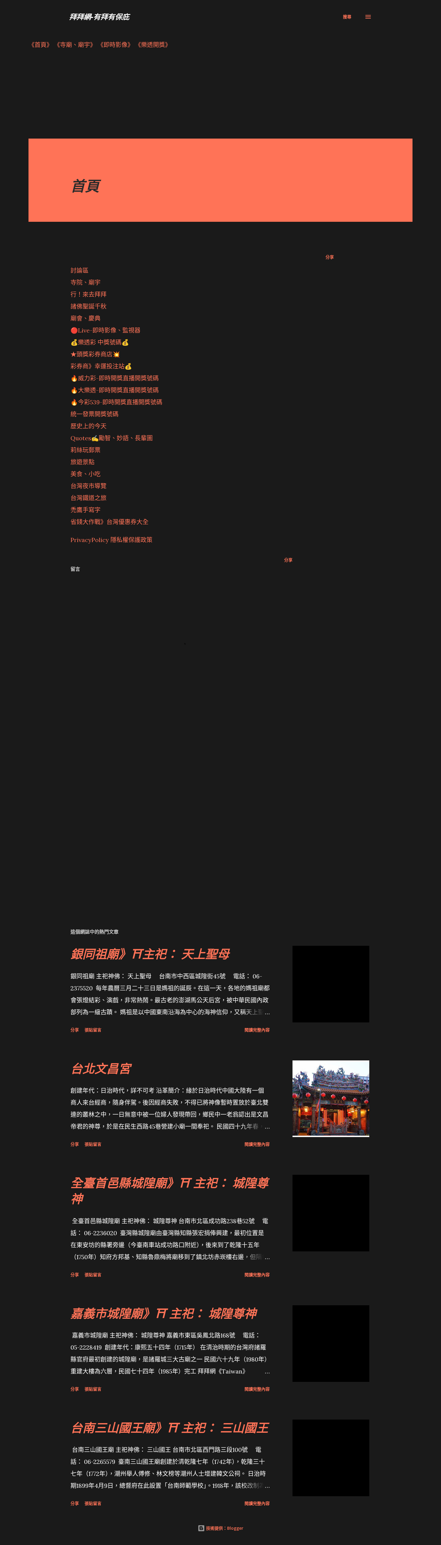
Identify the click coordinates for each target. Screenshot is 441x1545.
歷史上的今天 (88, 426)
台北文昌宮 (100, 1068)
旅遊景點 (82, 462)
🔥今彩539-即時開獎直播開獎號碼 (116, 402)
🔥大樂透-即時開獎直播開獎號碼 (114, 390)
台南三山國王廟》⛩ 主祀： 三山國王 (169, 1427)
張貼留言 (93, 1030)
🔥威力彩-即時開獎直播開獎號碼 (114, 378)
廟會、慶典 (85, 318)
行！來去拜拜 (88, 294)
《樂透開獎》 (153, 44)
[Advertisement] (208, 97)
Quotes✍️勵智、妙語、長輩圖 (111, 438)
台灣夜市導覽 (88, 486)
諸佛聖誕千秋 (88, 306)
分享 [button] (330, 257)
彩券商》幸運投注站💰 (101, 366)
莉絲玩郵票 (85, 450)
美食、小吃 (85, 474)
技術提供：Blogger (224, 1528)
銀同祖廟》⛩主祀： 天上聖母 (149, 953)
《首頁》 (40, 44)
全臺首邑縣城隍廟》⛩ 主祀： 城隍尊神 (169, 1190)
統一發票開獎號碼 (94, 414)
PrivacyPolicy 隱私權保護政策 (111, 540)
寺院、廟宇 (85, 282)
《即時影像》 (116, 44)
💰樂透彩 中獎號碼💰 (99, 342)
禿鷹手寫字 (85, 510)
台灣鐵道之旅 (88, 498)
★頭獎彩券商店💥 (96, 354)
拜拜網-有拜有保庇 (99, 17)
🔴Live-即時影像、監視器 (105, 330)
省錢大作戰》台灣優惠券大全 (109, 522)
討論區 (79, 270)
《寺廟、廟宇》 (75, 44)
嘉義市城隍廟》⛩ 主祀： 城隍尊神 (163, 1313)
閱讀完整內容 (257, 1030)
